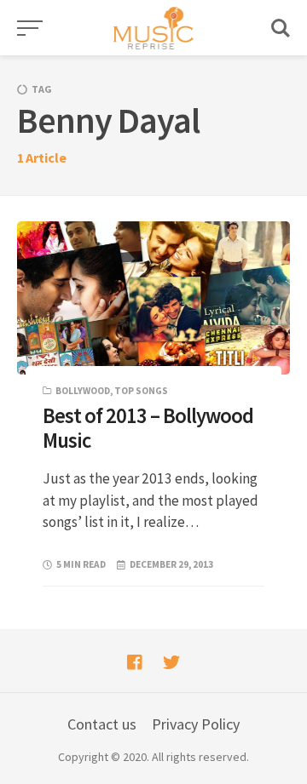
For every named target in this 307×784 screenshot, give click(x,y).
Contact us (101, 724)
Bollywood (82, 391)
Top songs (141, 391)
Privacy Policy (196, 724)
